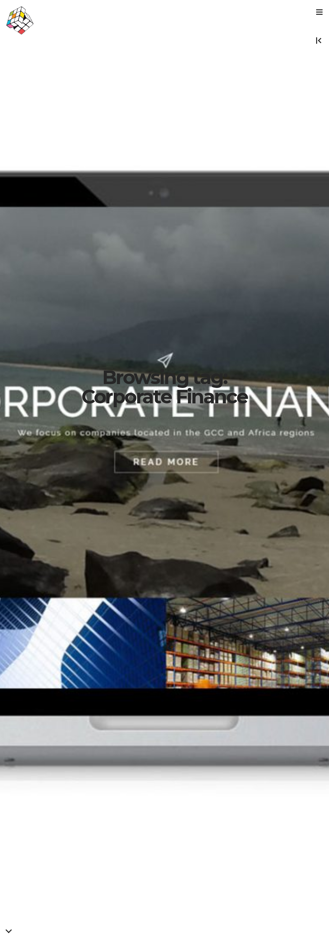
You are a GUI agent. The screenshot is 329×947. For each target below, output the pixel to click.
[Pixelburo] (19, 20)
